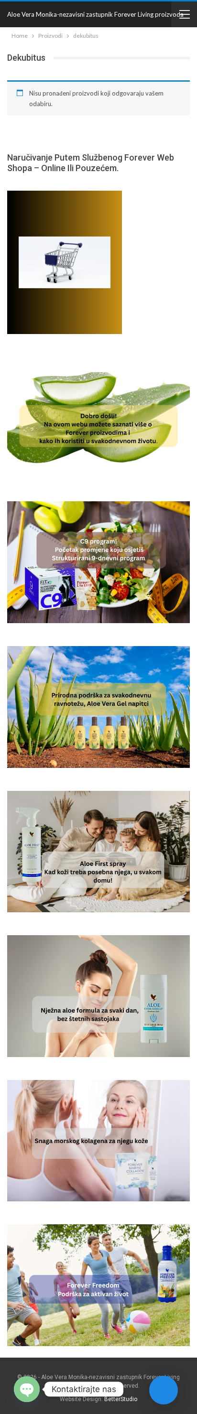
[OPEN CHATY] (27, 1389)
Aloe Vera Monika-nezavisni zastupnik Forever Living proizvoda (95, 14)
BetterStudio (120, 1399)
